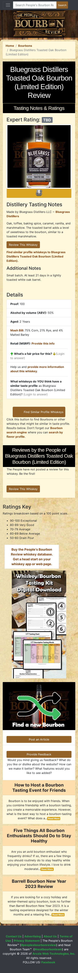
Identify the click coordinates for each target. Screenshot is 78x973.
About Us (50, 936)
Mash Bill (16, 330)
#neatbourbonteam (48, 949)
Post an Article (39, 739)
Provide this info (43, 343)
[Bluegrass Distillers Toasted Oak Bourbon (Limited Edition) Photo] (39, 156)
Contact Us (14, 936)
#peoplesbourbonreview (38, 945)
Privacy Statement (27, 940)
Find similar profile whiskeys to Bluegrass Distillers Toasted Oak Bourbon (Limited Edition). (36, 256)
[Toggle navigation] (8, 5)
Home (10, 45)
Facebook (48, 962)
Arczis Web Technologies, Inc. (53, 953)
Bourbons (25, 45)
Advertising (32, 936)
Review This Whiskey (23, 245)
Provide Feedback (39, 754)
